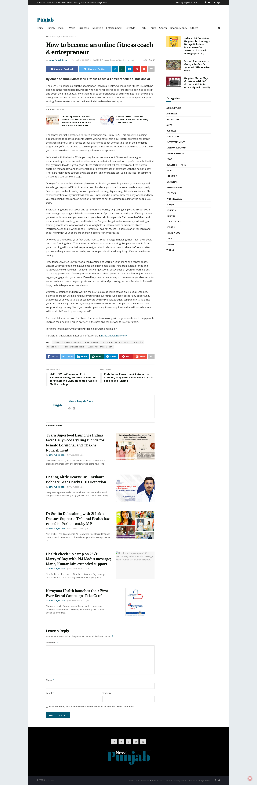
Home (40, 28)
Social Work (173, 221)
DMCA (70, 2)
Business (84, 28)
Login (217, 2)
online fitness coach (74, 347)
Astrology (172, 119)
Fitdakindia (137, 342)
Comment (52, 642)
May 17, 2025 (73, 487)
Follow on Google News (97, 2)
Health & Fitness (69, 36)
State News (173, 232)
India (61, 28)
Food (169, 159)
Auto (153, 28)
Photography (174, 187)
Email (50, 693)
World (72, 28)
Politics (171, 193)
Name (50, 680)
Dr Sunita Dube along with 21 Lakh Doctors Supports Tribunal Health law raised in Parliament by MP (78, 518)
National (172, 181)
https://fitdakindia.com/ (114, 335)
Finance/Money (178, 28)
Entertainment (114, 28)
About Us (41, 2)
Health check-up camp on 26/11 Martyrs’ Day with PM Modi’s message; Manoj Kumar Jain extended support (78, 559)
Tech (143, 28)
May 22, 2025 (73, 455)
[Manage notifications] (250, 778)
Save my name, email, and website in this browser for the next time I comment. (92, 706)
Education (97, 28)
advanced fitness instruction (67, 342)
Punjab (51, 28)
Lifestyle (130, 28)
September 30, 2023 (76, 601)
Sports (163, 28)
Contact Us (61, 2)
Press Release (174, 198)
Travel (170, 244)
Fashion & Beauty (176, 147)
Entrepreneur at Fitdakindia (115, 342)
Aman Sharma (91, 342)
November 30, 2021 (80, 60)
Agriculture (173, 108)
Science (170, 215)
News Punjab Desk (58, 60)
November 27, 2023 (76, 569)
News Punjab (48, 780)
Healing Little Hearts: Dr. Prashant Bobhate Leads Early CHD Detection (132, 119)
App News (171, 113)
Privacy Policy (80, 2)
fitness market (54, 347)
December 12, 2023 (76, 528)
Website (106, 693)
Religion (171, 210)
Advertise (51, 2)
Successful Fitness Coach (100, 347)
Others (194, 28)
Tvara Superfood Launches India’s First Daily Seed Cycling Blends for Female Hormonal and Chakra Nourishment (78, 121)
